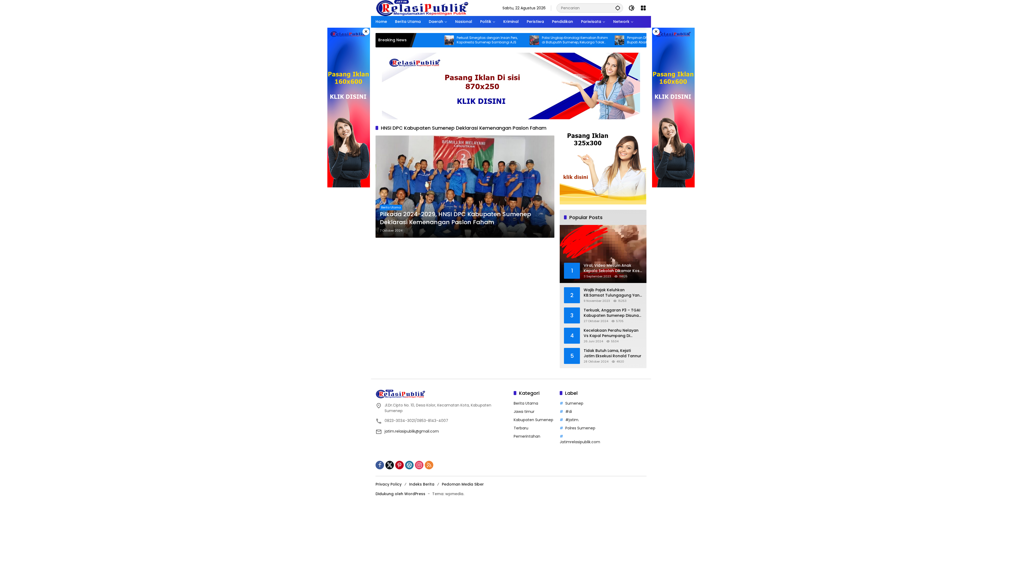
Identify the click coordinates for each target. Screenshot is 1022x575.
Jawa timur (524, 411)
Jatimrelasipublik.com (580, 442)
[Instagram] (419, 465)
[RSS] (429, 465)
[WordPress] (409, 465)
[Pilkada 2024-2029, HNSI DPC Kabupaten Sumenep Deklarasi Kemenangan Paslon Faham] (465, 186)
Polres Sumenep (580, 428)
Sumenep (574, 403)
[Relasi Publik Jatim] (422, 7)
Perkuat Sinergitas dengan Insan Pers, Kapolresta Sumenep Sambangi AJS (451, 40)
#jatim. (572, 419)
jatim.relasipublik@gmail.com (412, 431)
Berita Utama (391, 207)
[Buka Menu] (643, 8)
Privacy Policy (389, 484)
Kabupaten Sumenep (533, 419)
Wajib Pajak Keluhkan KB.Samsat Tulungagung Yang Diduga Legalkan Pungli (613, 293)
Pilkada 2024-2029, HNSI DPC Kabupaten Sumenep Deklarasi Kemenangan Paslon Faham (455, 218)
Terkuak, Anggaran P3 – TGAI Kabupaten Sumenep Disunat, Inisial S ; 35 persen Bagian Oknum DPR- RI (612, 313)
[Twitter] (389, 465)
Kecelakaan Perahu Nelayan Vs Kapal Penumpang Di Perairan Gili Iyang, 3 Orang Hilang (611, 333)
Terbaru (521, 428)
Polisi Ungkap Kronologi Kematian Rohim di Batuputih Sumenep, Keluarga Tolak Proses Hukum (539, 40)
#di (568, 411)
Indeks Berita (421, 484)
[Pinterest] (399, 465)
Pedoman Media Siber (463, 484)
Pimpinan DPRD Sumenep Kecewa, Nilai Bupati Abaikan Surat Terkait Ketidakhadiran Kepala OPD (622, 40)
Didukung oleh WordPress (400, 493)
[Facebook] (380, 465)
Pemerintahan (527, 436)
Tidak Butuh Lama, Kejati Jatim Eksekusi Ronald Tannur (612, 353)
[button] (617, 7)
